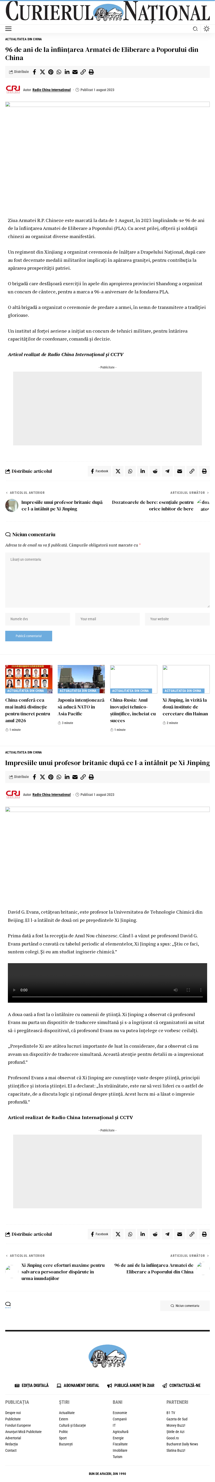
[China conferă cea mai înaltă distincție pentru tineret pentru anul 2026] (28, 679)
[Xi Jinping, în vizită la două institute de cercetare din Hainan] (186, 679)
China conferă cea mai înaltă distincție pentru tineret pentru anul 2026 (27, 710)
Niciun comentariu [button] (187, 1306)
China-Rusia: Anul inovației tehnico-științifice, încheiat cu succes (133, 710)
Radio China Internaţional (52, 90)
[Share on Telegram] (167, 471)
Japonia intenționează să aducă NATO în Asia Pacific (81, 707)
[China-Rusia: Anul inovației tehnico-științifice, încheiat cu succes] (133, 679)
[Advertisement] (107, 408)
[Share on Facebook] (34, 72)
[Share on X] (42, 72)
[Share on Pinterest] (50, 72)
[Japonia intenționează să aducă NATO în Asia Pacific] (81, 679)
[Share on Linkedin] (67, 72)
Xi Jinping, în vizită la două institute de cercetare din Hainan (185, 707)
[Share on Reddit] (154, 471)
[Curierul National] (107, 12)
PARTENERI (177, 1402)
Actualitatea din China (24, 39)
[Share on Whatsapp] (58, 72)
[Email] (75, 72)
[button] (9, 29)
